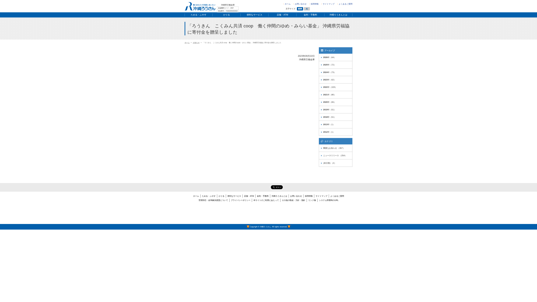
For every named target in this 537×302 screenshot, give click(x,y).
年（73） (329, 72)
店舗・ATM (249, 196)
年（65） (329, 102)
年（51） (329, 109)
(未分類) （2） (329, 163)
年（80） (329, 95)
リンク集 (312, 200)
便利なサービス (234, 196)
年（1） (329, 124)
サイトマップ (329, 4)
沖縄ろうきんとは (279, 196)
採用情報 (315, 4)
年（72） (329, 65)
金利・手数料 (263, 196)
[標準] (300, 9)
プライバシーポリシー (240, 200)
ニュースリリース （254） (335, 155)
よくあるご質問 (345, 4)
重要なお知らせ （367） (334, 148)
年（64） (329, 57)
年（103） (330, 87)
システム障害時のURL (329, 200)
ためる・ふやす (209, 196)
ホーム (288, 4)
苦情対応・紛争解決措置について (213, 200)
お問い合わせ (301, 4)
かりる (221, 196)
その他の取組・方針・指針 (293, 200)
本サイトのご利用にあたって (266, 200)
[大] (307, 9)
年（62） (329, 80)
